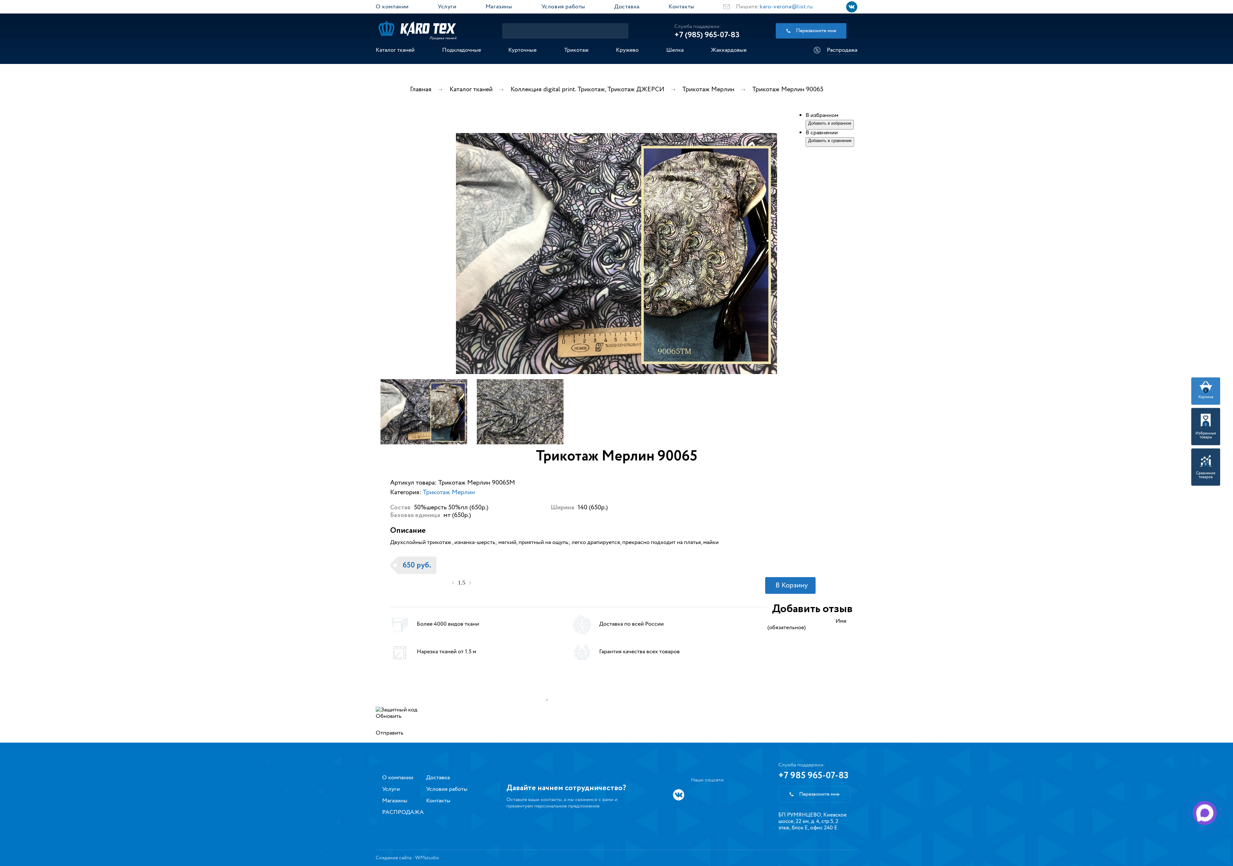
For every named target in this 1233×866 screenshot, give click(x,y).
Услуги (447, 7)
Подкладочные (461, 50)
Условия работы (563, 7)
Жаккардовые (729, 50)
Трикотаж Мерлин (449, 492)
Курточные (522, 50)
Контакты (682, 7)
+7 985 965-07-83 (813, 776)
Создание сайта (393, 858)
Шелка (675, 50)
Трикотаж (576, 50)
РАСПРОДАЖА (403, 812)
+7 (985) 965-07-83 (706, 35)
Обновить (388, 716)
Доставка (627, 7)
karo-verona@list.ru (786, 7)
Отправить (389, 733)
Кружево (627, 50)
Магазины (498, 7)
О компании (392, 7)
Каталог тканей (395, 50)
